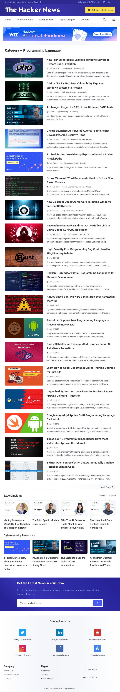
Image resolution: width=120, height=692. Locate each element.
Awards (85, 19)
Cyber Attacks (46, 19)
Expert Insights (67, 19)
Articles (112, 495)
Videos (102, 495)
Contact (7, 678)
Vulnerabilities (25, 19)
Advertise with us (11, 674)
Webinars (45, 671)
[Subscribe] (97, 603)
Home (8, 19)
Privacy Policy (47, 678)
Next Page (106, 487)
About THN (8, 671)
